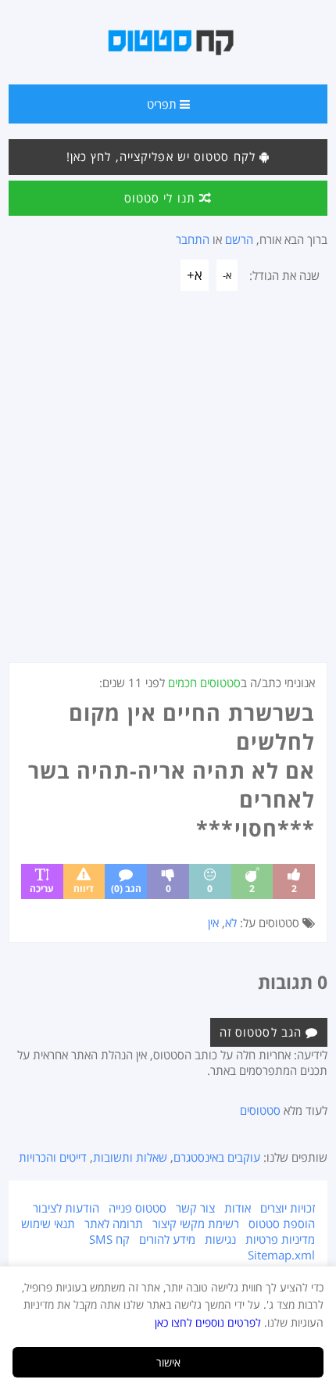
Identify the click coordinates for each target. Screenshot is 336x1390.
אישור (168, 1362)
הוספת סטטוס (281, 1223)
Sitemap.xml (281, 1255)
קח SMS (109, 1239)
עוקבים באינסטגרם (216, 1157)
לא (231, 922)
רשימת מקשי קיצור (195, 1223)
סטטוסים (260, 1110)
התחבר (192, 239)
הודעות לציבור (66, 1208)
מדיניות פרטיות (280, 1239)
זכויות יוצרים (287, 1208)
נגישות (220, 1239)
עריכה (42, 888)
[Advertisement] (168, 486)
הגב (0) (126, 888)
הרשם (239, 239)
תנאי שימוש (48, 1223)
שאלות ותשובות (130, 1157)
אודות (237, 1208)
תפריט (163, 104)
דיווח (83, 888)
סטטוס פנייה (137, 1208)
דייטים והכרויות (53, 1157)
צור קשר (195, 1208)
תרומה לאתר (113, 1223)
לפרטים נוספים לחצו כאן (208, 1322)
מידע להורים (167, 1239)
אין (213, 922)
